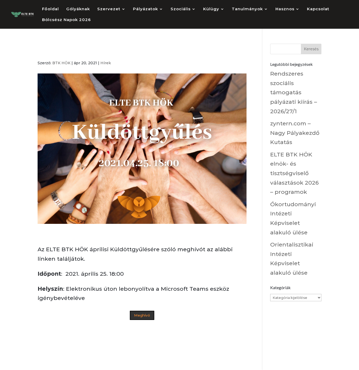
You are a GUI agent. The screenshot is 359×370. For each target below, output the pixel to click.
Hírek (105, 63)
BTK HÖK (61, 63)
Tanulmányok (247, 9)
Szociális (181, 9)
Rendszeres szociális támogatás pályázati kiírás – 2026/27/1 (293, 92)
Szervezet (108, 9)
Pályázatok (145, 9)
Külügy (211, 9)
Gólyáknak (78, 9)
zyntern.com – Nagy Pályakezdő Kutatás (294, 132)
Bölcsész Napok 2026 (66, 20)
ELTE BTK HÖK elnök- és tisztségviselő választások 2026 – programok (294, 173)
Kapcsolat (318, 9)
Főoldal (50, 9)
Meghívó (142, 315)
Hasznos (284, 9)
